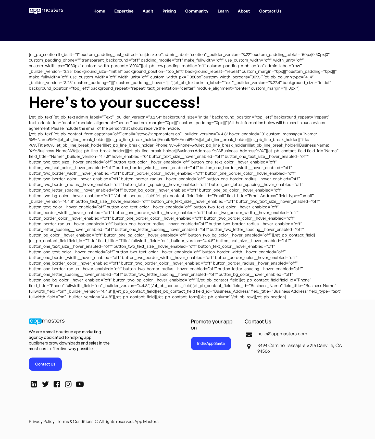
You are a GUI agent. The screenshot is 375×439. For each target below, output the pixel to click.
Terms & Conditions (75, 421)
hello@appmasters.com (282, 333)
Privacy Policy (42, 421)
